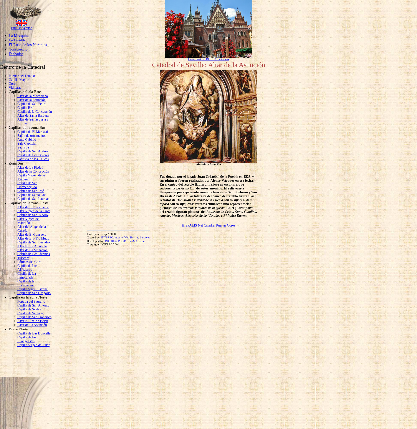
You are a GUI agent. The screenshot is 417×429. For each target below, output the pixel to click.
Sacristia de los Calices (33, 159)
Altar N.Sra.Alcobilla (32, 246)
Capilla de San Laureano (34, 199)
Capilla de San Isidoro (32, 215)
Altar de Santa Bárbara (33, 115)
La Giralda (17, 40)
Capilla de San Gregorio (34, 293)
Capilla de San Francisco (34, 317)
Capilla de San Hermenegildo (27, 185)
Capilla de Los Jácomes (33, 254)
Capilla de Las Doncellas (34, 333)
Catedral (209, 225)
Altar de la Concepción (33, 171)
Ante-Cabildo (26, 139)
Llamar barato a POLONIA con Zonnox (208, 59)
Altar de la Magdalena (32, 96)
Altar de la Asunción (31, 100)
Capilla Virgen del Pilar (33, 345)
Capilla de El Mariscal (32, 132)
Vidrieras (15, 87)
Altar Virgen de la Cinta (33, 211)
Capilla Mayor (18, 80)
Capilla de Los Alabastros (27, 267)
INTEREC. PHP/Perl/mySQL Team (125, 241)
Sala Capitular (27, 143)
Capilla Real (25, 107)
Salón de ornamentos (31, 135)
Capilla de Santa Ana (31, 195)
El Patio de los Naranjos (28, 44)
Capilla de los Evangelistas (26, 339)
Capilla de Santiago (30, 313)
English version (21, 28)
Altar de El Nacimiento (33, 207)
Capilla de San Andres (32, 151)
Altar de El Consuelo (31, 234)
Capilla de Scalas (29, 309)
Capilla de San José (30, 191)
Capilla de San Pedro (31, 104)
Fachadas (16, 54)
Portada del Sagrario (31, 301)
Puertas (221, 225)
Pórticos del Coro (29, 262)
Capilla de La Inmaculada (26, 275)
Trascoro (23, 258)
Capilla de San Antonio (33, 305)
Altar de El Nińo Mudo (33, 238)
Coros (231, 225)
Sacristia (23, 147)
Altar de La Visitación (32, 250)
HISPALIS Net (192, 225)
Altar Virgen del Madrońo (28, 221)
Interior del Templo (22, 76)
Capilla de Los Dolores (33, 155)
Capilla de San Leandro (33, 242)
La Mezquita (19, 35)
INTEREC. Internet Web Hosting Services (125, 237)
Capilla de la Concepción (34, 111)
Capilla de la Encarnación (26, 283)
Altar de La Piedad (30, 167)
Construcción (19, 49)
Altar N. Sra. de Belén (32, 321)
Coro (12, 83)
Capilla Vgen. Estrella (32, 289)
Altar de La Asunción (32, 325)
